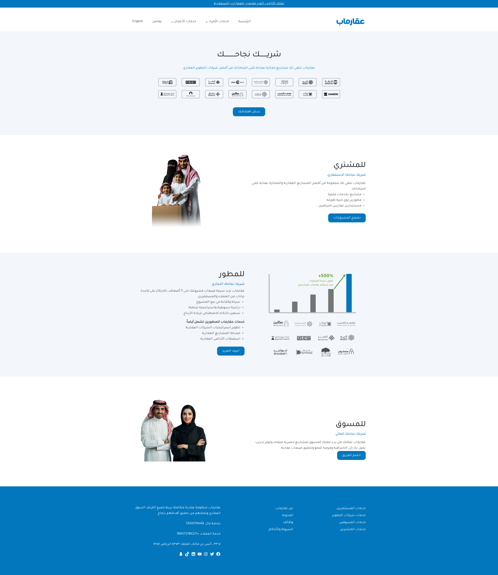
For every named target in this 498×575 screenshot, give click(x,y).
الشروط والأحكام (281, 529)
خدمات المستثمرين (351, 508)
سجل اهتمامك (249, 112)
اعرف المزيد (230, 351)
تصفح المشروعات (347, 218)
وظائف (288, 522)
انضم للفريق (351, 455)
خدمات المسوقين (352, 522)
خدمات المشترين (353, 529)
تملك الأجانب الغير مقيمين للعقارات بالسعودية (249, 3)
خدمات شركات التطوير (349, 515)
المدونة (287, 515)
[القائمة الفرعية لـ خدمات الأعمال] (172, 22)
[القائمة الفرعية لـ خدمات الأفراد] (207, 22)
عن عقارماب (284, 508)
